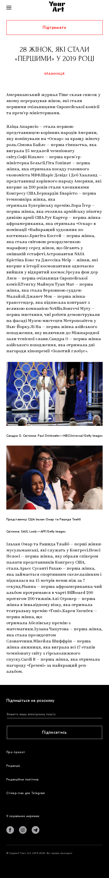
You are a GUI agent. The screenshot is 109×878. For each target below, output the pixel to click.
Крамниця (54, 74)
